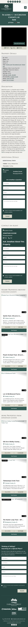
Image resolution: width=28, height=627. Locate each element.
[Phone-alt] (10, 2)
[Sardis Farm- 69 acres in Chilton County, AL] (14, 303)
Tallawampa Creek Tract (11, 481)
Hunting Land (9, 64)
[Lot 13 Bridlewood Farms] (14, 382)
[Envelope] (8, 2)
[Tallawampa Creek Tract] (14, 468)
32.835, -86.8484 (12, 75)
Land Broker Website (11, 622)
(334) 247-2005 (10, 78)
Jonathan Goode (14, 76)
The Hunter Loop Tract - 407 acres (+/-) (12, 520)
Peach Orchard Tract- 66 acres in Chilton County (13, 355)
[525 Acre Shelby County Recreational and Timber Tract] (14, 429)
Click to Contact (10, 80)
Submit (7, 216)
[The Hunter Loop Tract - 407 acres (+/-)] (14, 507)
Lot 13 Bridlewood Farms (11, 394)
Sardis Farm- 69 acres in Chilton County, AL (11, 316)
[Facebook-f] (17, 2)
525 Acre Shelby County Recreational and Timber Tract (13, 442)
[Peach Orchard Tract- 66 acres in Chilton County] (14, 343)
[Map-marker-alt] (13, 2)
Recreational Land (17, 64)
